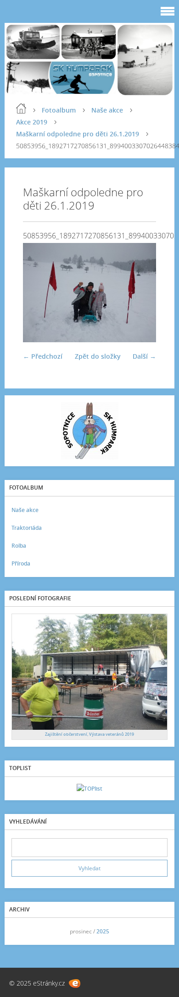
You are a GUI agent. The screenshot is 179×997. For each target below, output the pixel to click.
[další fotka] (141, 293)
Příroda (20, 563)
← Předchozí (42, 356)
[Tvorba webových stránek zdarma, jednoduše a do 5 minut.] (74, 983)
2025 (102, 931)
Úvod (21, 108)
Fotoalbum (59, 110)
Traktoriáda (26, 528)
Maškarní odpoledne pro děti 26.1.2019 (77, 133)
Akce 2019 (31, 122)
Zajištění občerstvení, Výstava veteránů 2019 (89, 734)
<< (21, 931)
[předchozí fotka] (38, 293)
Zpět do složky (98, 356)
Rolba (18, 546)
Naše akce (107, 110)
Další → (144, 356)
